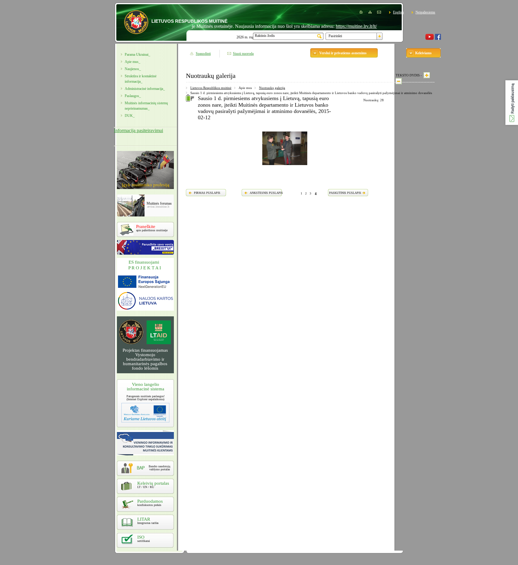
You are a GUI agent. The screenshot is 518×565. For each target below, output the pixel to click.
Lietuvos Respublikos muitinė (210, 88)
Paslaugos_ (133, 96)
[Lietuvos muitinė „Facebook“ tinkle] (438, 39)
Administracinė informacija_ (145, 89)
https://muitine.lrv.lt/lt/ (345, 26)
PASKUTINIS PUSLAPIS (345, 192)
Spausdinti (203, 54)
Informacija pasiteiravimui (138, 130)
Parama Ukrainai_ (137, 54)
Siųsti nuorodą (243, 54)
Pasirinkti (335, 36)
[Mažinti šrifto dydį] (399, 81)
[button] (511, 102)
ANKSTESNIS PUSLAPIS (266, 192)
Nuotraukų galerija (272, 88)
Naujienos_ (133, 69)
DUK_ (130, 116)
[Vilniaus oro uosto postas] (284, 166)
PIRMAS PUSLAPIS (207, 192)
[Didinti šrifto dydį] (427, 75)
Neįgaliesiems (425, 12)
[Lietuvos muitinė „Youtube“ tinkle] (429, 39)
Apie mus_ (132, 62)
